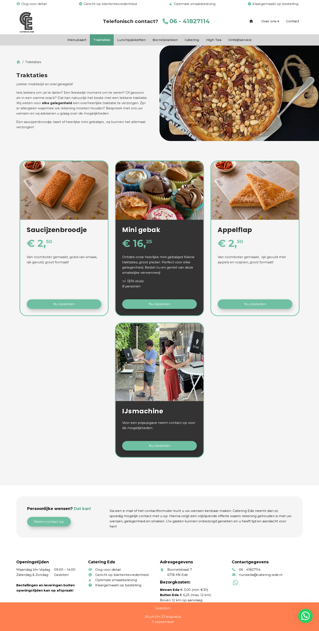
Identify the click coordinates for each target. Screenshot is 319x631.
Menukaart (76, 40)
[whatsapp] (304, 616)
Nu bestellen (64, 304)
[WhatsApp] (236, 584)
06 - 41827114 (189, 21)
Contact (292, 21)
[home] (252, 21)
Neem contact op (49, 522)
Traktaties (101, 40)
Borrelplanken (165, 40)
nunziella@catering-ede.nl (260, 575)
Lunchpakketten (131, 40)
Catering (192, 40)
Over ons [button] (268, 21)
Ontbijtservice (240, 40)
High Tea (213, 40)
